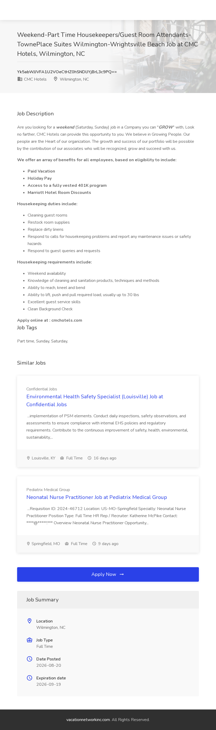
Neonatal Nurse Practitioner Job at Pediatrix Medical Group (96, 497)
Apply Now (104, 574)
